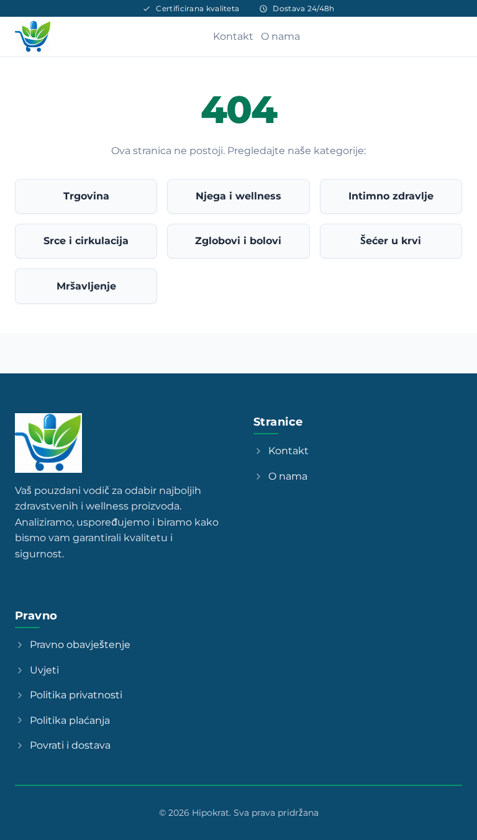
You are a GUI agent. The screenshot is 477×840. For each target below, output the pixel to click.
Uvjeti (44, 670)
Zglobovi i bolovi (238, 241)
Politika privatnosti (76, 695)
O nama (280, 36)
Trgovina (86, 196)
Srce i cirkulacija (86, 241)
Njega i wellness (238, 196)
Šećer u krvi (390, 241)
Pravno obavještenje (80, 645)
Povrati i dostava (70, 745)
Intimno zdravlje (391, 196)
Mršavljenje (86, 286)
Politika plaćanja (70, 720)
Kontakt (233, 36)
